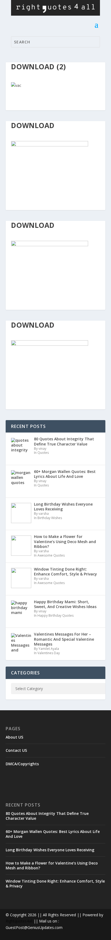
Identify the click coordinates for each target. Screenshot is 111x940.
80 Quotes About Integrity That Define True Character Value (47, 816)
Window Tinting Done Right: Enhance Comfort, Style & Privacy (55, 883)
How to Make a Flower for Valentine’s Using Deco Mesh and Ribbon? (52, 865)
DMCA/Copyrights (22, 763)
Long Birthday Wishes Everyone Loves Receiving (50, 849)
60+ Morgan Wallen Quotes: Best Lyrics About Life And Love (53, 834)
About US (14, 737)
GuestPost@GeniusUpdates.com (34, 927)
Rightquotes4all (19, 921)
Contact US (16, 750)
